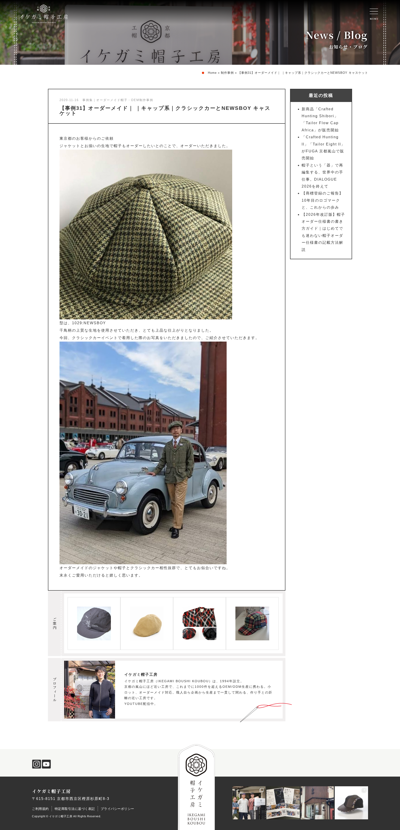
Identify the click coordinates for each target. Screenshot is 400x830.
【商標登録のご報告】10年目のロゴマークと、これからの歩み (322, 200)
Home (212, 72)
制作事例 (227, 72)
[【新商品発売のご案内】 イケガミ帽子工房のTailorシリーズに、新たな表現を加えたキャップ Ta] (351, 803)
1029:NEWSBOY (89, 323)
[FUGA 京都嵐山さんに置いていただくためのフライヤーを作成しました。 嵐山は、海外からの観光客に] (283, 803)
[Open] (373, 11)
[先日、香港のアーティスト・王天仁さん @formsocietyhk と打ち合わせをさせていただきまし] (249, 803)
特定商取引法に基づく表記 (75, 809)
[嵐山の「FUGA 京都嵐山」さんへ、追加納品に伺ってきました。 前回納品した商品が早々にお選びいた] (317, 803)
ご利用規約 (40, 809)
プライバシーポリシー (117, 809)
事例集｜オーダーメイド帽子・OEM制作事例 (117, 100)
